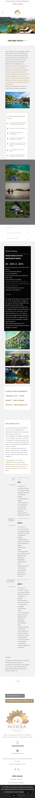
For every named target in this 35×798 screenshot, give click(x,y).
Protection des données (16, 782)
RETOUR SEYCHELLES (14, 696)
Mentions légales (16, 779)
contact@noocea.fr (17, 753)
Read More (21, 795)
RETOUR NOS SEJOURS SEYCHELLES (18, 701)
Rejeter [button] (14, 795)
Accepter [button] (28, 792)
